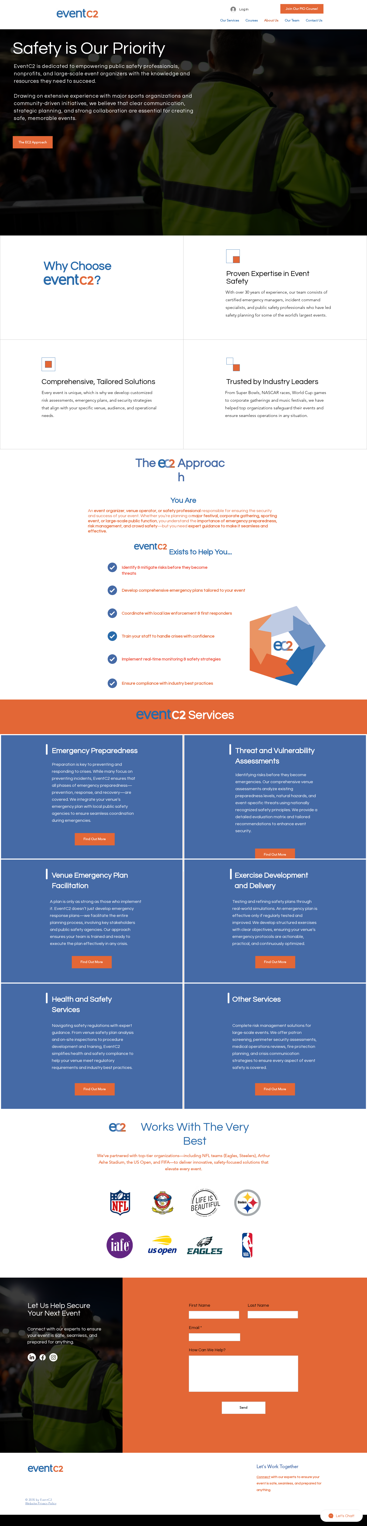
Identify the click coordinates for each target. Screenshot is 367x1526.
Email (194, 1328)
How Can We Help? (207, 1350)
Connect (263, 1477)
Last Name (258, 1305)
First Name (199, 1305)
